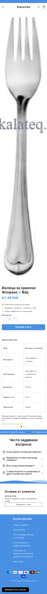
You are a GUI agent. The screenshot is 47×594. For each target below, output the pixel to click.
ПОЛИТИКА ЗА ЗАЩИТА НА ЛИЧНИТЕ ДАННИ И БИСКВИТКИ (23, 553)
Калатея (19, 581)
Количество (6, 315)
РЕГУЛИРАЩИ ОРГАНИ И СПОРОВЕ (23, 536)
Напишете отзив (23, 504)
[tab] (21, 427)
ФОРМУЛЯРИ (19, 530)
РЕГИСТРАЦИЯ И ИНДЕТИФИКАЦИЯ (21, 544)
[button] (3, 7)
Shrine (34, 581)
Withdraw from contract (15, 590)
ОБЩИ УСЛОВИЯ (20, 525)
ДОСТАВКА (18, 561)
